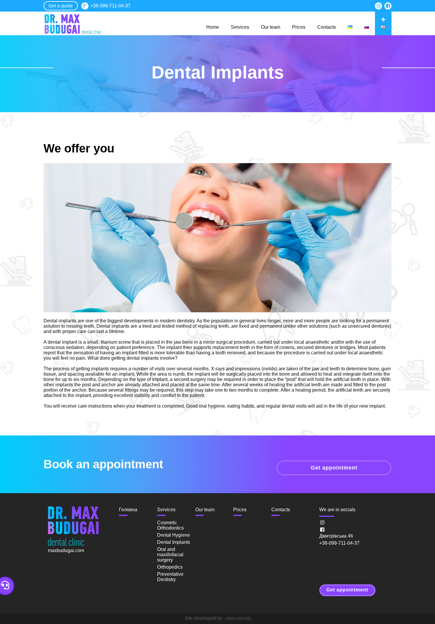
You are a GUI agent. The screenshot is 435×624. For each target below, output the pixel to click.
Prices (298, 27)
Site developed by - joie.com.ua (218, 618)
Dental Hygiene (173, 535)
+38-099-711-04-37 (110, 5)
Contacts (326, 27)
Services (240, 27)
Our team (270, 27)
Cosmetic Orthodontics (170, 525)
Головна (128, 509)
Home (212, 27)
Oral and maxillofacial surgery (170, 554)
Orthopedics (170, 567)
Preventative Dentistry (170, 577)
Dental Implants (173, 542)
